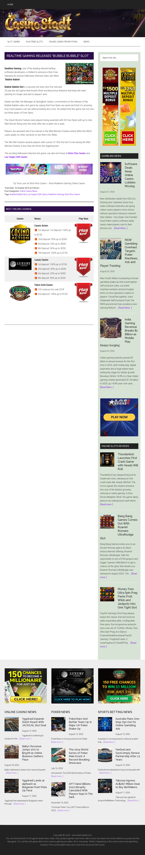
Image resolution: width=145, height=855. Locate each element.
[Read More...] (120, 228)
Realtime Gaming (56, 194)
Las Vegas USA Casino (37, 194)
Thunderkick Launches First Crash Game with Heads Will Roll (128, 462)
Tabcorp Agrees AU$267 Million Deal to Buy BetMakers (128, 784)
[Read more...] (25, 739)
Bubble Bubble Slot (18, 194)
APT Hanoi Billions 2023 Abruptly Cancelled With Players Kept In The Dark (81, 790)
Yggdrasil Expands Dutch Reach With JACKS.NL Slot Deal (34, 722)
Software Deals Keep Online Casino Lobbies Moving (131, 175)
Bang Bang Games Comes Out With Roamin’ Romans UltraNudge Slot (118, 527)
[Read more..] (106, 504)
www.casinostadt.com (82, 835)
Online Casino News (28, 191)
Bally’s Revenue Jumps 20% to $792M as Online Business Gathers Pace (32, 753)
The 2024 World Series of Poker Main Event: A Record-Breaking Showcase (79, 756)
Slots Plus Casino (72, 194)
